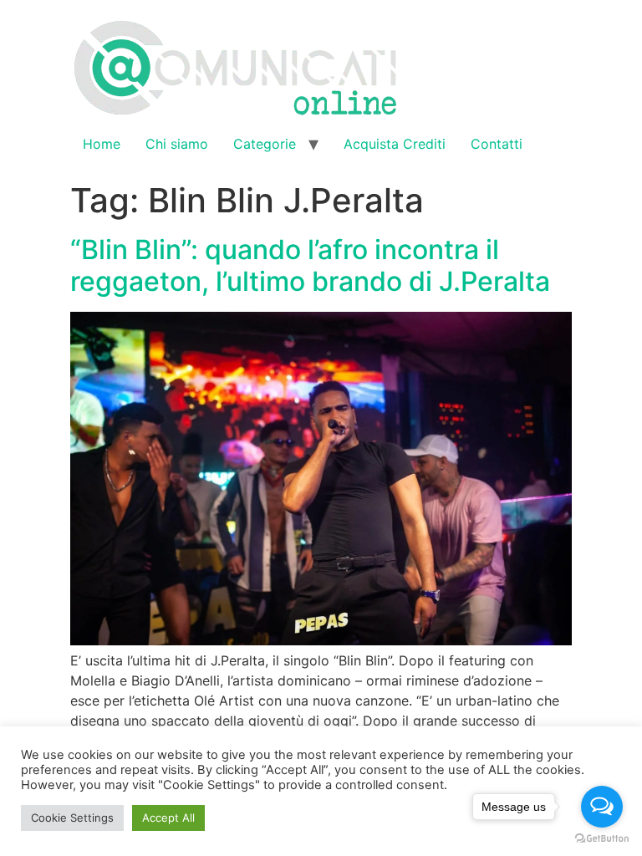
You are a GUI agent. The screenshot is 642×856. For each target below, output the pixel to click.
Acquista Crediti (395, 143)
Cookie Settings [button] (72, 817)
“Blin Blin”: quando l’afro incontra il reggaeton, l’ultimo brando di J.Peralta (310, 265)
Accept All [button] (168, 817)
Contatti (496, 143)
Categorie (264, 143)
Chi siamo (176, 143)
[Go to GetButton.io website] (602, 838)
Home (101, 143)
